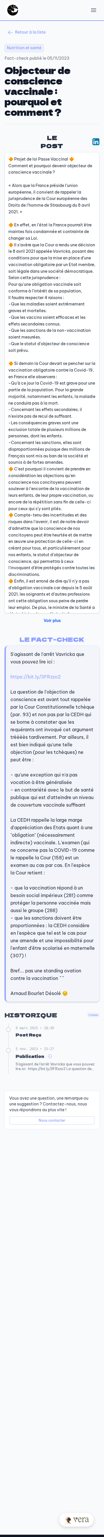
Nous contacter (52, 1120)
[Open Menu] (93, 10)
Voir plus (52, 620)
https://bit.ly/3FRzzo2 (35, 677)
